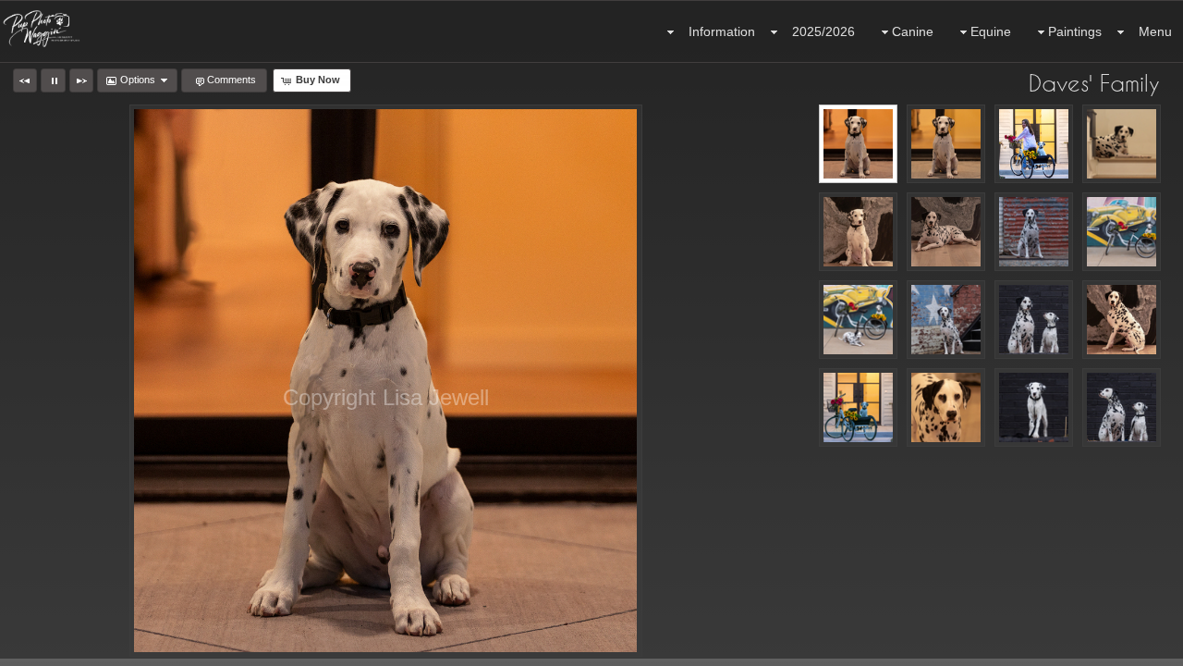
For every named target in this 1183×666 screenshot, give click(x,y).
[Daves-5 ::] (858, 231)
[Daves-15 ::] (858, 407)
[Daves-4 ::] (1033, 144)
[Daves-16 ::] (946, 407)
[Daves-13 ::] (1121, 319)
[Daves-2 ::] (946, 144)
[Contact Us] (53, 649)
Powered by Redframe (1118, 648)
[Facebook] (27, 649)
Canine (912, 31)
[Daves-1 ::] (858, 144)
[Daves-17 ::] (1033, 407)
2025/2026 (823, 31)
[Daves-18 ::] (1121, 407)
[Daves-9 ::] (1121, 231)
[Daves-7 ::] (946, 231)
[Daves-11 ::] (946, 319)
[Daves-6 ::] (1121, 144)
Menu (1155, 31)
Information (722, 31)
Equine (990, 31)
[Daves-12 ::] (1033, 319)
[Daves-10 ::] (858, 319)
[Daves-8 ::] (1033, 231)
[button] (25, 80)
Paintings (1075, 31)
